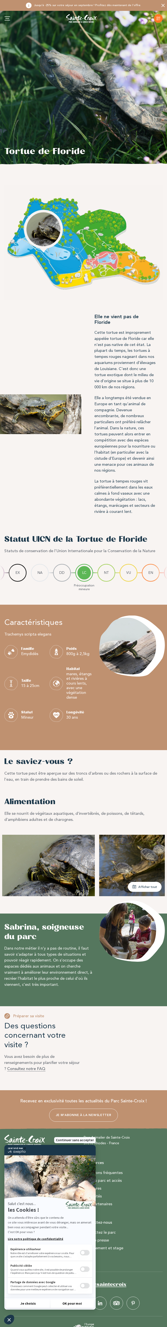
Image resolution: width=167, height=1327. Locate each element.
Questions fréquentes (103, 1172)
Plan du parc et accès (103, 1180)
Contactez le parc (100, 1232)
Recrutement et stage (103, 1248)
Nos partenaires (98, 1204)
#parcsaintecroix (103, 1284)
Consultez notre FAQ (26, 1068)
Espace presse (96, 1240)
